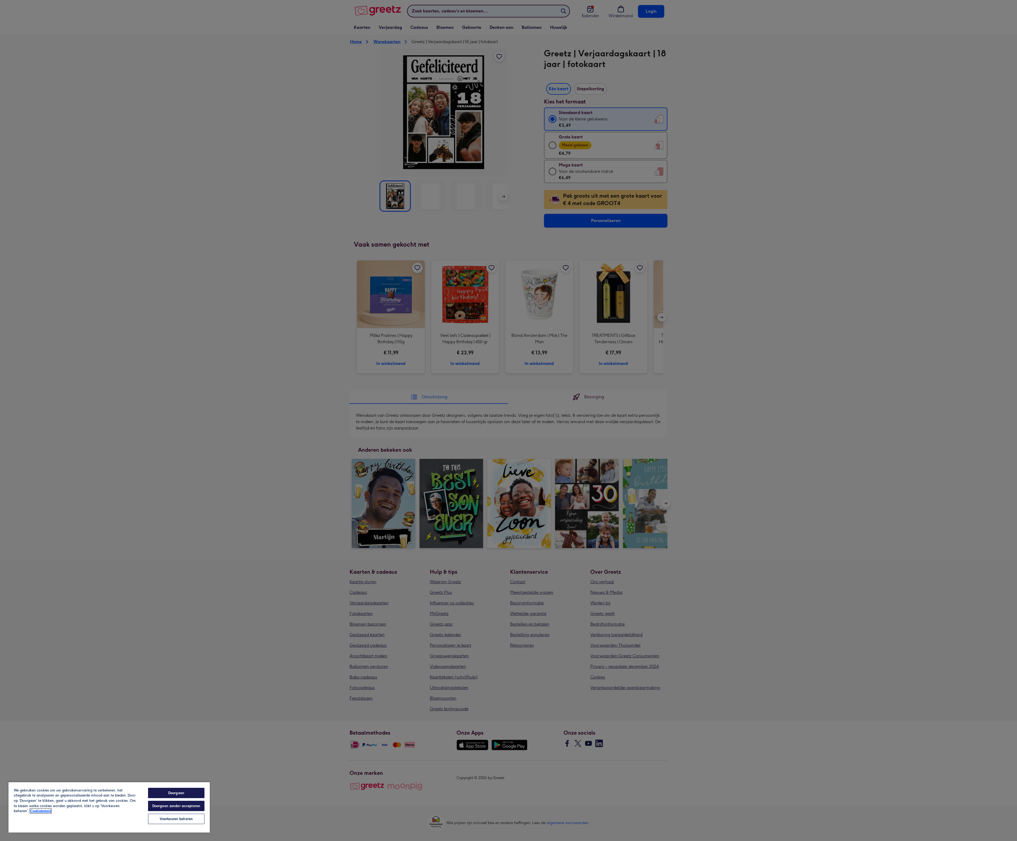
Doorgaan (176, 793)
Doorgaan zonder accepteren (176, 806)
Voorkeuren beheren (176, 819)
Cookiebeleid (40, 811)
